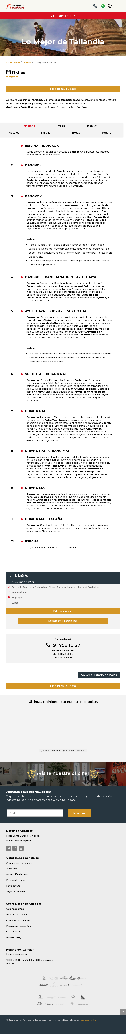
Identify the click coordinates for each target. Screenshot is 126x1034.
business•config (88, 1020)
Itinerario (29, 125)
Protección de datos (17, 874)
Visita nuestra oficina (18, 914)
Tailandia (27, 62)
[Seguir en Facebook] (14, 848)
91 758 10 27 (66, 645)
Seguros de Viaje (15, 891)
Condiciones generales (19, 863)
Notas (76, 132)
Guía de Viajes (14, 931)
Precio (61, 125)
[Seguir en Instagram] (21, 848)
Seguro (106, 132)
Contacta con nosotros (19, 920)
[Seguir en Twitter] (8, 848)
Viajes (17, 62)
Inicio (9, 62)
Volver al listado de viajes (99, 675)
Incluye (92, 125)
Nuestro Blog (13, 937)
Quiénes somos (15, 909)
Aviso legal (12, 868)
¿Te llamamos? (63, 16)
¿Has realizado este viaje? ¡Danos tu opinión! (63, 750)
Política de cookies (16, 880)
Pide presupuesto (63, 89)
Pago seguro (13, 885)
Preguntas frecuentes (18, 926)
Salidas (45, 132)
